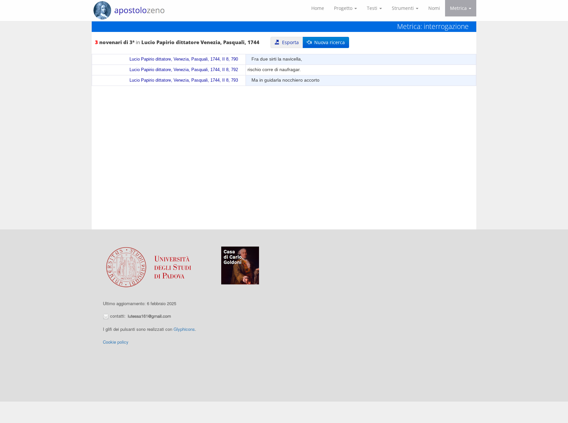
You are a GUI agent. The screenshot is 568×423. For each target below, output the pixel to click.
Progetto (344, 8)
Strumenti (403, 8)
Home (317, 8)
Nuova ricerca (328, 42)
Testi (373, 8)
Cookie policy (116, 342)
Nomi (434, 8)
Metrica (459, 8)
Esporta (289, 42)
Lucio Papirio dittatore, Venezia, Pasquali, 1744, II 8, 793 (184, 80)
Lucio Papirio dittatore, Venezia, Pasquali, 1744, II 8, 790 (184, 59)
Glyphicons (184, 329)
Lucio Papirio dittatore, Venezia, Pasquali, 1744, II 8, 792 (184, 69)
